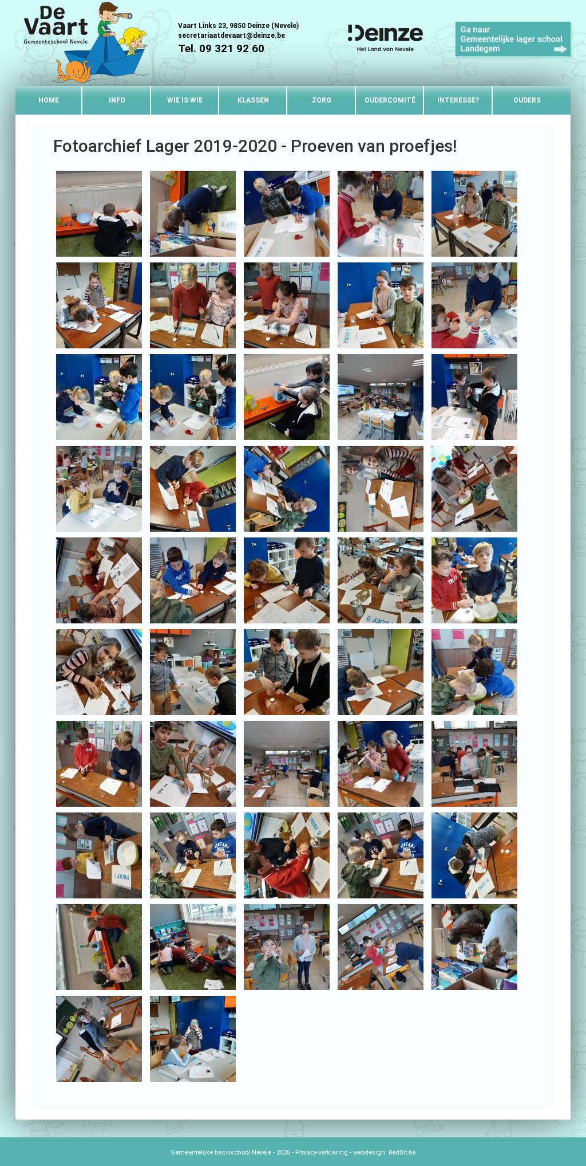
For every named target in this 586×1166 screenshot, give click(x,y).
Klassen (253, 100)
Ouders (527, 100)
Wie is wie (185, 100)
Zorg (321, 100)
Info (117, 100)
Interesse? (458, 100)
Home (48, 100)
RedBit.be (402, 1152)
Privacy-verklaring (321, 1152)
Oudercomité (390, 100)
